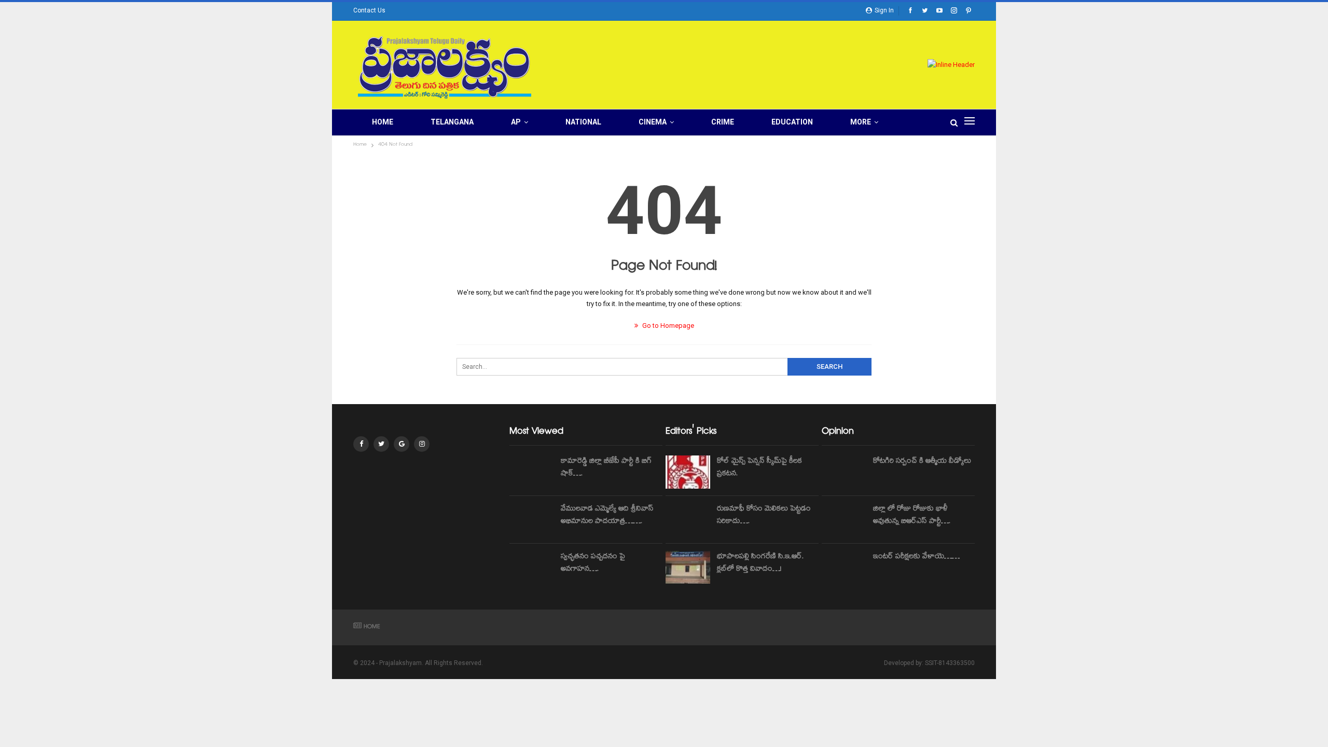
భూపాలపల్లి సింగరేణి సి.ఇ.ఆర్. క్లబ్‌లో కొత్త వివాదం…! (760, 563)
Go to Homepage (667, 325)
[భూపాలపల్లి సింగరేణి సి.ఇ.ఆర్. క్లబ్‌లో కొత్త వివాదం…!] (688, 567)
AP (516, 122)
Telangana (452, 122)
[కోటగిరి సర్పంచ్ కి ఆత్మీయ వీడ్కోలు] (844, 472)
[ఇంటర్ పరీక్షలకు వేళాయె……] (844, 567)
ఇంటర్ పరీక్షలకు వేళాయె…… (916, 557)
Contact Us (369, 10)
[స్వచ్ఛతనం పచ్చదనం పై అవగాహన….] (531, 567)
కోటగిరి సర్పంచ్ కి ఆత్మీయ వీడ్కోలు (922, 461)
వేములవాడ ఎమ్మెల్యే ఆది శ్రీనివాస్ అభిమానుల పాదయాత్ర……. (607, 515)
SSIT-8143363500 (950, 663)
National (583, 122)
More (860, 122)
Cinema (653, 122)
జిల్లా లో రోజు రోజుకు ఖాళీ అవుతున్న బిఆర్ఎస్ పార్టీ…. (911, 515)
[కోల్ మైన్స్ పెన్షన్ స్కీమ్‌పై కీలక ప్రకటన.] (688, 472)
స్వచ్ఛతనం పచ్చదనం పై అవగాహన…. (593, 563)
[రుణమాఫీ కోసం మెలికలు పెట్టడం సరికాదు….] (688, 519)
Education (792, 122)
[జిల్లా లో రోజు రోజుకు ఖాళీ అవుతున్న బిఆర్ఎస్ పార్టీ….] (844, 519)
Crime (722, 122)
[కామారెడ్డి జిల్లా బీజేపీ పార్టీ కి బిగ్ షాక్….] (531, 472)
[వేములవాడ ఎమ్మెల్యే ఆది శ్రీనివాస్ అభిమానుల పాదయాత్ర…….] (531, 519)
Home (382, 122)
